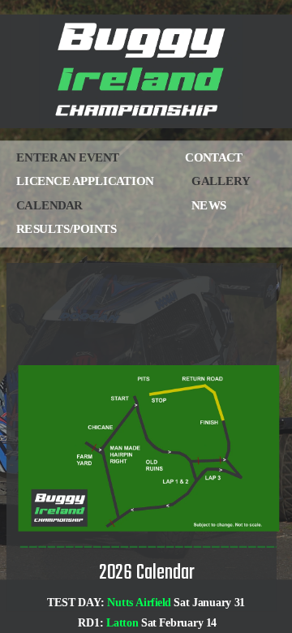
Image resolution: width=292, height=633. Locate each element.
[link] (74, 158)
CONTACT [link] (210, 158)
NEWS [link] (178, 205)
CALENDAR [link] (49, 205)
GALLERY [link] (220, 181)
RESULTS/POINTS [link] (73, 228)
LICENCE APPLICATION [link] (86, 181)
